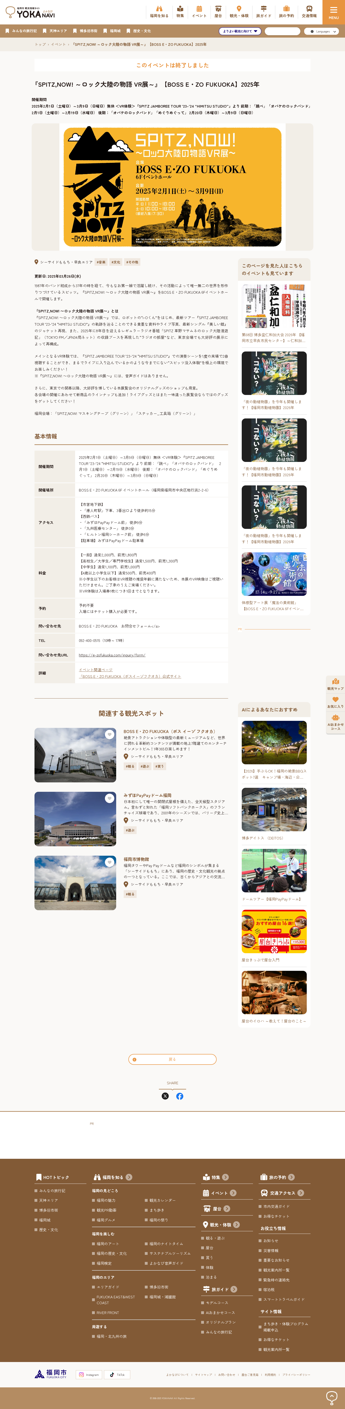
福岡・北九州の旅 (112, 1336)
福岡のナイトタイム (166, 1243)
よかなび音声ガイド (166, 1263)
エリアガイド (108, 1287)
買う (209, 1257)
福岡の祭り (159, 1220)
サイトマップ (203, 1375)
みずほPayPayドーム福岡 (148, 795)
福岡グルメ (106, 1220)
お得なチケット (276, 1216)
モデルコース (217, 1302)
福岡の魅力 (106, 1200)
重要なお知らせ (276, 1260)
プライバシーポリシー (296, 1375)
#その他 (132, 262)
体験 (209, 1267)
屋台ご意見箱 (250, 1375)
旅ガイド (220, 1289)
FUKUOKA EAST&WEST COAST (116, 1300)
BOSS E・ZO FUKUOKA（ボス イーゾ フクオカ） (171, 731)
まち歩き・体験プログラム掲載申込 (285, 1327)
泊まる (211, 1277)
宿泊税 (269, 1289)
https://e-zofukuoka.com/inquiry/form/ (112, 655)
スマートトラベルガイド (284, 1299)
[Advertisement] (274, 661)
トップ (40, 44)
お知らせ (270, 1240)
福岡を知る (113, 1177)
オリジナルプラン (221, 1322)
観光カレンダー (163, 1200)
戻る (172, 1059)
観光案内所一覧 (276, 1270)
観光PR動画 (106, 1210)
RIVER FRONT (108, 1312)
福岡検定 (104, 1263)
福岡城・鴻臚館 (163, 1297)
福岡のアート (108, 1243)
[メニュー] (333, 12)
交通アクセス (282, 1193)
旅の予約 (277, 1177)
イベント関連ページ (96, 669)
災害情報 (270, 1250)
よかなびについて (177, 1375)
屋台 (217, 1209)
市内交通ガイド (276, 1206)
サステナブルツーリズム (170, 1253)
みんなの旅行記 (52, 1190)
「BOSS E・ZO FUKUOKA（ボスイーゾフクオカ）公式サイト (130, 676)
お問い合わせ (226, 1375)
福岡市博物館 (136, 859)
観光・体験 (220, 1225)
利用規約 (270, 1375)
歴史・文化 (48, 1229)
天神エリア (48, 1200)
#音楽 (101, 262)
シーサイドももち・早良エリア (66, 262)
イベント (58, 44)
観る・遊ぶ (215, 1238)
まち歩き (157, 1210)
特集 (216, 1177)
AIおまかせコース (220, 1312)
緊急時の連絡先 (276, 1280)
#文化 (115, 262)
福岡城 (44, 1220)
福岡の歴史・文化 (112, 1253)
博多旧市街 (48, 1210)
